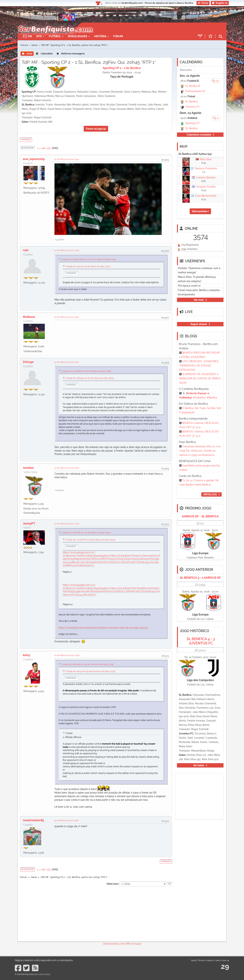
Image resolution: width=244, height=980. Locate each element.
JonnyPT (29, 523)
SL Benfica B (192, 86)
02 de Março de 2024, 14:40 (66, 250)
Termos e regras (205, 960)
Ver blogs (210, 494)
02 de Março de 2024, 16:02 (66, 468)
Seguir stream (198, 324)
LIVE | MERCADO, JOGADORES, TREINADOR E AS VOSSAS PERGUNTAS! (199, 365)
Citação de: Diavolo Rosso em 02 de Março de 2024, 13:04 (88, 259)
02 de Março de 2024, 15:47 (66, 362)
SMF (127, 943)
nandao (28, 467)
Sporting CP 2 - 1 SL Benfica (122, 68)
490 (43, 148)
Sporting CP (192, 123)
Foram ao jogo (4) (96, 128)
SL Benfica (191, 101)
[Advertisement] (134, 28)
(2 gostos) (59, 490)
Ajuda (193, 960)
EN (30, 36)
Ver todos (198, 765)
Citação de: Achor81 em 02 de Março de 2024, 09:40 (86, 532)
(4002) (202, 650)
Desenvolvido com (114, 943)
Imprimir (25, 139)
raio (25, 250)
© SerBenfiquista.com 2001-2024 (32, 974)
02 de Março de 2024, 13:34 (66, 159)
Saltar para (112, 883)
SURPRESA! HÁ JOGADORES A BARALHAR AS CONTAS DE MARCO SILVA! (200, 378)
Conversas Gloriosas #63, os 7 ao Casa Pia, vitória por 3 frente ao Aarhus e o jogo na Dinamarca (199, 450)
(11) (202, 523)
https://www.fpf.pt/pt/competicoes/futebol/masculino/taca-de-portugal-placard (103, 627)
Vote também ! (200, 211)
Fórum (118, 36)
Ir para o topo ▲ (221, 960)
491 (49, 148)
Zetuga (28, 362)
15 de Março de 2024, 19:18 (66, 820)
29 (225, 966)
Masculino (186, 69)
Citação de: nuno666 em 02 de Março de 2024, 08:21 (86, 371)
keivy (26, 655)
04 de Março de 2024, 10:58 (66, 655)
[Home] (55, 24)
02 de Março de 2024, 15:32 (66, 317)
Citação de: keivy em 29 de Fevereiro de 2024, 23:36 (90, 671)
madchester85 (33, 820)
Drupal (137, 943)
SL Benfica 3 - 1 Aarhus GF (200, 577)
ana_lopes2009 (34, 159)
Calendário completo (198, 134)
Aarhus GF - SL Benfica (200, 516)
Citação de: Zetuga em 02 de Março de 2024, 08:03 (89, 378)
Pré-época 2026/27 (189, 285)
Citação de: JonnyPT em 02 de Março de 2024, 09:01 (90, 539)
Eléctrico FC (192, 106)
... (40, 148)
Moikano (29, 317)
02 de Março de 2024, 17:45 (66, 523)
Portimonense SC (195, 91)
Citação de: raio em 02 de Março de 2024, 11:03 (87, 266)
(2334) (202, 584)
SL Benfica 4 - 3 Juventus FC (201, 641)
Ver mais (199, 299)
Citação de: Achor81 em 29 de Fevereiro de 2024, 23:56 (87, 664)
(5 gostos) (59, 239)
